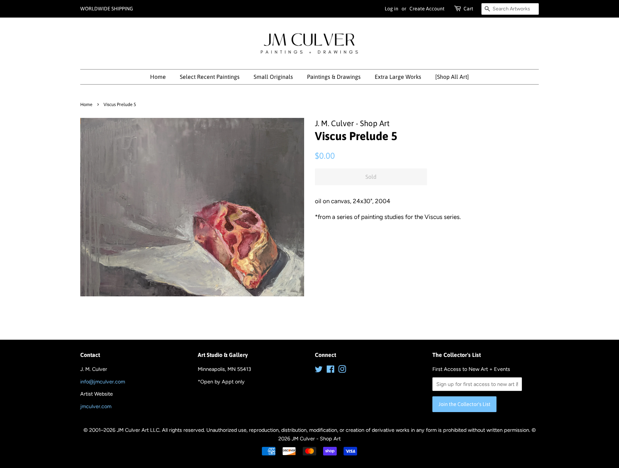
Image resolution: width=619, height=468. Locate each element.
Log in (391, 8)
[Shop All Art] (452, 76)
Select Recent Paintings (210, 76)
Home (158, 76)
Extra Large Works (398, 76)
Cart (468, 8)
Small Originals (273, 76)
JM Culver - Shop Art (316, 438)
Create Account (427, 8)
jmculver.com (95, 406)
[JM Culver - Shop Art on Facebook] (330, 370)
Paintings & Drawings (334, 76)
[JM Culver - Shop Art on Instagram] (342, 370)
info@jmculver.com (102, 381)
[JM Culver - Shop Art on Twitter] (319, 370)
